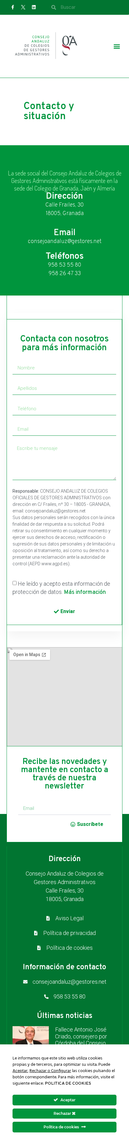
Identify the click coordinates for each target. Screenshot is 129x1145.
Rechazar (63, 1113)
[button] (116, 46)
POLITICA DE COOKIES (68, 1083)
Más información (85, 592)
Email (64, 233)
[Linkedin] (33, 7)
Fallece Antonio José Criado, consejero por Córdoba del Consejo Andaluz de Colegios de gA (83, 1043)
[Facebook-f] (13, 7)
